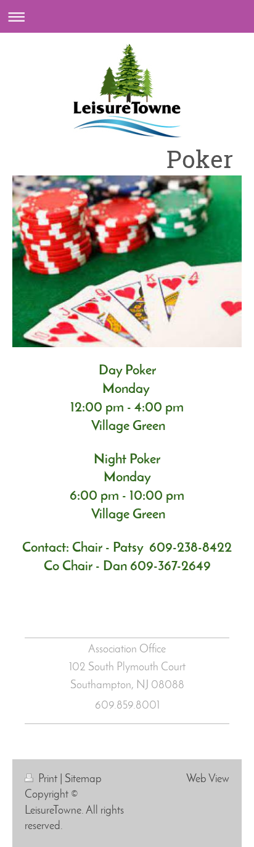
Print (48, 779)
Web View (207, 779)
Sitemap (83, 779)
